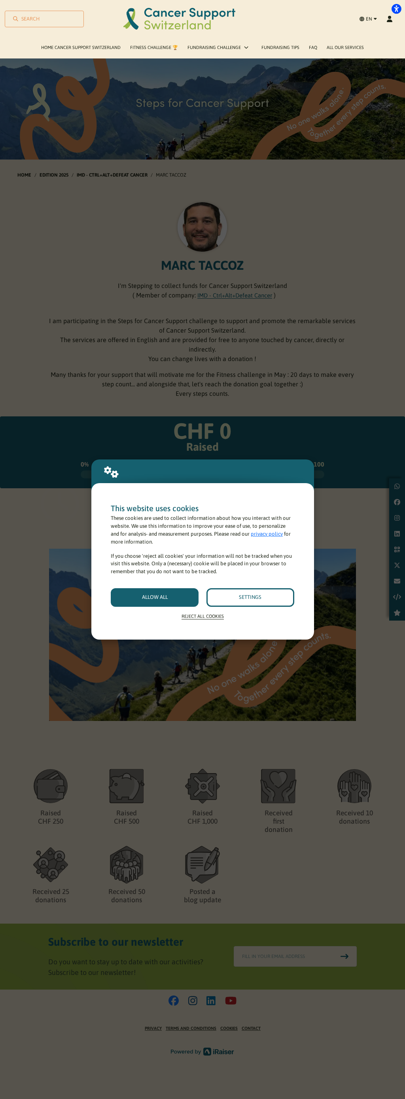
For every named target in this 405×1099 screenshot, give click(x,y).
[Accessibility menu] (396, 8)
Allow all (155, 597)
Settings (250, 597)
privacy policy (267, 534)
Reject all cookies (203, 616)
